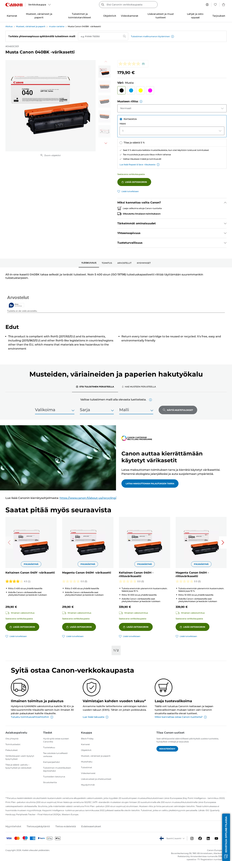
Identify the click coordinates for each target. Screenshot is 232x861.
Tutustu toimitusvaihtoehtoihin (30, 716)
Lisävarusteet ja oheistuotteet (96, 779)
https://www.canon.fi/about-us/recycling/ (88, 498)
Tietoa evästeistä (65, 826)
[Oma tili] (207, 4)
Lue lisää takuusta (93, 716)
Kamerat (85, 744)
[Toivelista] (215, 4)
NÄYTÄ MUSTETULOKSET (180, 410)
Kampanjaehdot (51, 762)
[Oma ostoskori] (224, 4)
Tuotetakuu (49, 747)
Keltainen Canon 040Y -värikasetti (30, 572)
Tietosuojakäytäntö (38, 826)
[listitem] (104, 71)
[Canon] (13, 5)
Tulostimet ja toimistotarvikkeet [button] (79, 15)
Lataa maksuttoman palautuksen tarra (150, 483)
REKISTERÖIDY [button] (167, 748)
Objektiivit (86, 750)
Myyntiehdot (13, 826)
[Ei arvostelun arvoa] (130, 63)
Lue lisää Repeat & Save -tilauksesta (137, 164)
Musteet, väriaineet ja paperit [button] (39, 15)
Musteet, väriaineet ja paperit (30, 26)
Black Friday (87, 738)
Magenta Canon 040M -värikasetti (86, 572)
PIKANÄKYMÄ (31, 564)
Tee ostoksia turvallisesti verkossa (55, 754)
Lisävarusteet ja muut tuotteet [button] (161, 15)
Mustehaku (86, 761)
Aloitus (9, 26)
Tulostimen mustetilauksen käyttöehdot (57, 769)
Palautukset (11, 750)
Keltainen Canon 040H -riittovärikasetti (136, 574)
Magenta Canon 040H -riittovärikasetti (192, 574)
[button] (172, 36)
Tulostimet (86, 767)
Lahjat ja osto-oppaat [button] (195, 15)
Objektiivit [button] (109, 15)
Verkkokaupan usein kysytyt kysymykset (19, 757)
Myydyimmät (88, 784)
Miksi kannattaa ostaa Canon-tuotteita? (179, 716)
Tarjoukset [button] (218, 15)
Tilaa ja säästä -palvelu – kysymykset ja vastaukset (18, 766)
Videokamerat (88, 773)
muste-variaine (56, 26)
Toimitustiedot (12, 744)
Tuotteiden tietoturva (54, 776)
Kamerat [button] (12, 15)
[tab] (89, 263)
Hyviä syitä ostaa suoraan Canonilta (56, 740)
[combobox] (128, 4)
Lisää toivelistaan (130, 191)
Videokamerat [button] (129, 15)
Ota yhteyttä (11, 738)
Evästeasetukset (91, 826)
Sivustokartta (50, 782)
